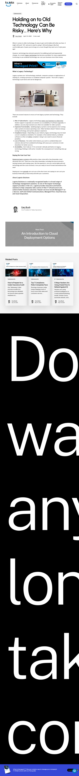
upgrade (25, 171)
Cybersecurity (17, 13)
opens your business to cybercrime (52, 121)
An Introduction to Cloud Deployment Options (39, 234)
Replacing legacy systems (20, 159)
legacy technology (31, 55)
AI (54, 279)
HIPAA (30, 137)
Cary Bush (18, 36)
